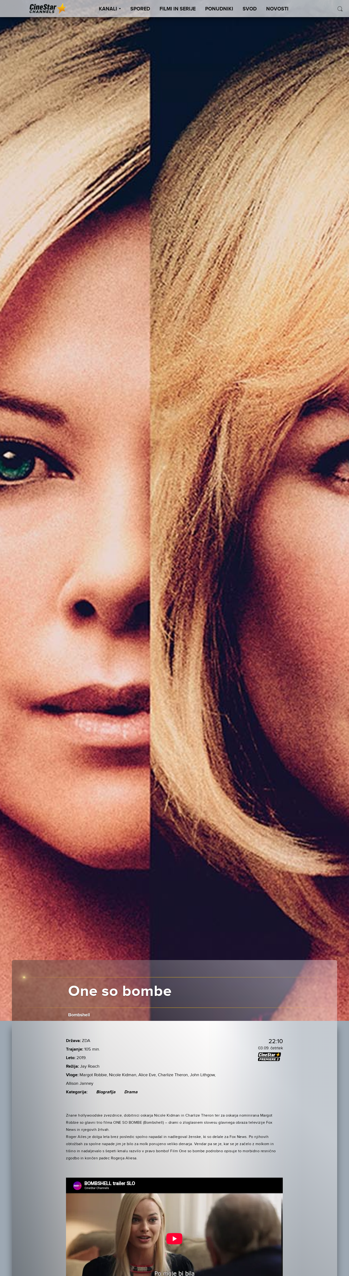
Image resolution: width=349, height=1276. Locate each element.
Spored (140, 9)
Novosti (277, 9)
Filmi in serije (178, 9)
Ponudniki (219, 9)
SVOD (250, 9)
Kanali (108, 9)
